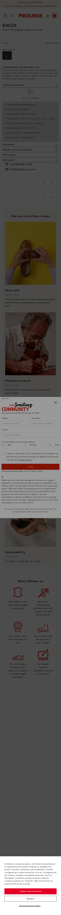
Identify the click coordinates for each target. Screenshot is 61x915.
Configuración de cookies (29, 906)
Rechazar (30, 899)
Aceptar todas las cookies (30, 891)
